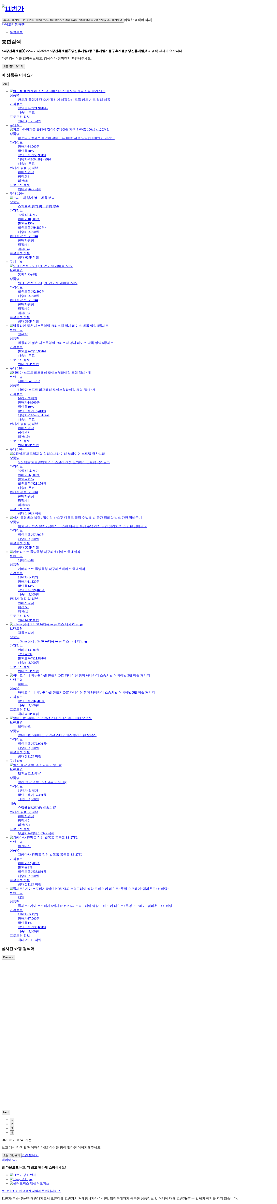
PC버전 (16, 1191)
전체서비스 (53, 1191)
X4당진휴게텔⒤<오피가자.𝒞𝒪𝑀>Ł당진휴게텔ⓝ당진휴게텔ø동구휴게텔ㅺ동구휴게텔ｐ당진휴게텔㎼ (62, 20)
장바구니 (21, 24)
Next (6, 1112)
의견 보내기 (30, 1155)
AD (5, 83)
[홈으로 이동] (13, 8)
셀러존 (40, 1191)
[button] (170, 20)
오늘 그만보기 (11, 1155)
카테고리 (8, 24)
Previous (8, 957)
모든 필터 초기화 (13, 66)
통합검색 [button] (16, 32)
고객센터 (28, 1191)
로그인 (6, 1191)
